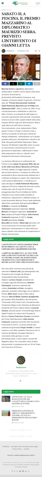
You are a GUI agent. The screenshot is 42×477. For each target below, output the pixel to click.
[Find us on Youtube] (20, 471)
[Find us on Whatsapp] (28, 471)
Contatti (26, 449)
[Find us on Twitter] (17, 471)
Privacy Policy (17, 449)
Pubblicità (5, 446)
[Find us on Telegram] (23, 471)
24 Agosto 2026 (18, 406)
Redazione (10, 51)
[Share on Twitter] (13, 83)
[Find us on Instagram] (14, 471)
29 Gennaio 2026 (23, 51)
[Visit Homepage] (19, 3)
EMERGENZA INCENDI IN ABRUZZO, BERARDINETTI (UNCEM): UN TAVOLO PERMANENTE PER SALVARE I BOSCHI (24, 415)
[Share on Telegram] (29, 83)
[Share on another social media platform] (36, 83)
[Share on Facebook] (5, 83)
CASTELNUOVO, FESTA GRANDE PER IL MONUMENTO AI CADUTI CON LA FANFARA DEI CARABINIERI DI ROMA (20, 246)
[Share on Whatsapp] (21, 83)
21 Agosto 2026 (18, 422)
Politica (8, 10)
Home (3, 10)
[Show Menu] (3, 3)
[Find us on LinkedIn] (26, 471)
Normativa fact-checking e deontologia (24, 446)
